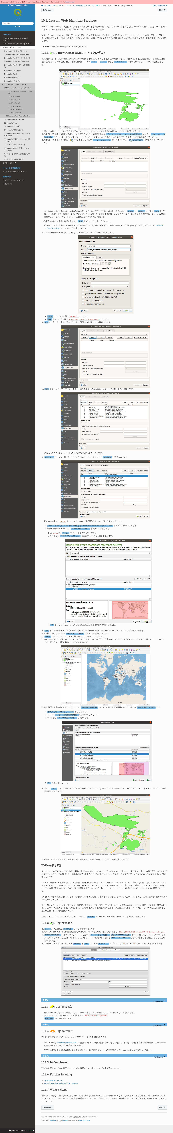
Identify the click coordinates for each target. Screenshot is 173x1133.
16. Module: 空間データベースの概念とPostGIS (17, 140)
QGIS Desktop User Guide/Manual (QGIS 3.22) (15, 39)
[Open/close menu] (1, 47)
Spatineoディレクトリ (53, 1080)
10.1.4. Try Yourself (14, 103)
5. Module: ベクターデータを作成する (17, 66)
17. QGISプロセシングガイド (15, 145)
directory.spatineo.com (66, 1043)
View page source (159, 5)
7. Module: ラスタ (10, 74)
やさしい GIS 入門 (9, 163)
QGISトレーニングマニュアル (58, 5)
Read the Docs (84, 1121)
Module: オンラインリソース (86, 5)
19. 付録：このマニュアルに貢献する (17, 155)
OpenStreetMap (53, 228)
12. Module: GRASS (11, 123)
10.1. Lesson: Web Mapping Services (18, 88)
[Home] (42, 5)
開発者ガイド (8, 184)
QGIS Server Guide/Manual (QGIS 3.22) (17, 44)
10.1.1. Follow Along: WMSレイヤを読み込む (20, 92)
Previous (48, 10)
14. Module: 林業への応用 (13, 130)
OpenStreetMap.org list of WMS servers (61, 1083)
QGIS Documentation (18, 5)
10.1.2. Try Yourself (14, 96)
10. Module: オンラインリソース (16, 84)
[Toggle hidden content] (159, 1000)
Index (17, 26)
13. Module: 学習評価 (12, 126)
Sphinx (53, 1121)
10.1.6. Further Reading (15, 109)
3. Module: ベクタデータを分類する (17, 58)
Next (161, 10)
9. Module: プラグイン (12, 81)
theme (65, 1121)
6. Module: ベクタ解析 (12, 71)
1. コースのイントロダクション (15, 51)
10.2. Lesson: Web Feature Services (18, 116)
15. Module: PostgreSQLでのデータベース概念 (17, 135)
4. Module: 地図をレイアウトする (16, 61)
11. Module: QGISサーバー (14, 119)
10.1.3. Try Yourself (14, 100)
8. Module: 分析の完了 (12, 78)
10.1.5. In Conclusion (14, 106)
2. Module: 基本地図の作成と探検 (16, 54)
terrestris (160, 225)
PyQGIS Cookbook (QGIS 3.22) (14, 180)
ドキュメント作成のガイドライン (15, 171)
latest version (70, 2)
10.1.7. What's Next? (14, 113)
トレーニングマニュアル (12, 47)
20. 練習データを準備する (13, 159)
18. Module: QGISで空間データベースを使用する (17, 149)
